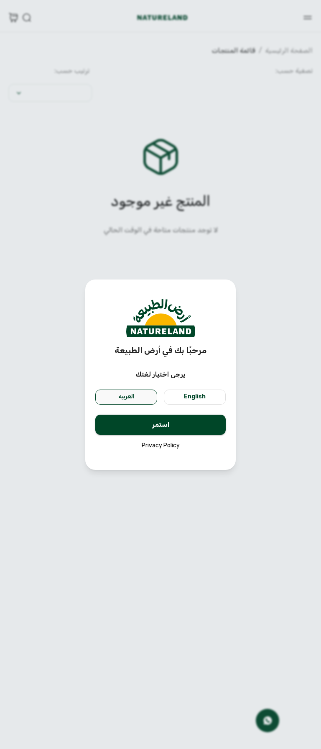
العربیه (126, 396)
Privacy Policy (161, 445)
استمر (160, 424)
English (195, 396)
